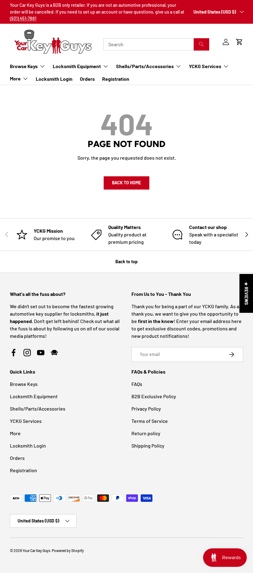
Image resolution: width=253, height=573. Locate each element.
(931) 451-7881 (23, 18)
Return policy (145, 433)
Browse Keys (24, 384)
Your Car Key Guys (36, 550)
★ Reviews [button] (246, 293)
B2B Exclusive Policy (153, 396)
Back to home (126, 182)
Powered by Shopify (68, 550)
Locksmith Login (54, 79)
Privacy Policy (146, 408)
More (15, 433)
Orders (87, 79)
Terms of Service (149, 421)
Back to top (126, 261)
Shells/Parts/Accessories (37, 408)
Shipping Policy (147, 445)
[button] (239, 42)
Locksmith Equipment (34, 396)
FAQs (136, 384)
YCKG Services (26, 421)
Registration (115, 79)
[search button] (201, 44)
